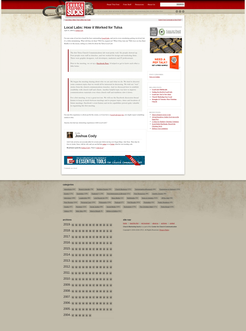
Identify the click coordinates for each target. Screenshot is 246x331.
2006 (66, 302)
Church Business (121, 189)
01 (73, 225)
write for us (99, 148)
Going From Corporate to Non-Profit (169, 20)
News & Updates (154, 77)
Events (66, 194)
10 (104, 225)
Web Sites (79, 211)
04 (83, 225)
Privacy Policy (164, 230)
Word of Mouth (95, 211)
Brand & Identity (84, 189)
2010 (66, 278)
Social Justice (95, 207)
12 (111, 225)
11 (107, 225)
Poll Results (131, 202)
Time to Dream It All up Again (161, 115)
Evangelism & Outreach (168, 189)
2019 (66, 224)
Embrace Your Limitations (160, 128)
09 (100, 225)
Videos (66, 211)
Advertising (68, 189)
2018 (66, 230)
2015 (66, 248)
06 (90, 225)
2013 (66, 260)
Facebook (180, 11)
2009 (66, 284)
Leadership (83, 198)
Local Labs (105, 38)
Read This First (113, 4)
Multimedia (131, 198)
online (104, 144)
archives (164, 223)
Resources (139, 4)
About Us (151, 4)
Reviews (79, 207)
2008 (66, 290)
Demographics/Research (143, 189)
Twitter (177, 11)
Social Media (111, 207)
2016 (66, 242)
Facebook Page (103, 63)
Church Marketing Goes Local (162, 97)
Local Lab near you (117, 115)
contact (172, 223)
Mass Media (116, 198)
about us (155, 223)
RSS (183, 11)
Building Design (102, 189)
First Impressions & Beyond (116, 194)
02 (76, 225)
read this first (134, 223)
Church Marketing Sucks (75, 9)
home (125, 223)
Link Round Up (99, 198)
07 (94, 225)
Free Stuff (127, 4)
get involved (145, 223)
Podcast (117, 202)
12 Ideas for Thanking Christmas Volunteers (165, 121)
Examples (80, 194)
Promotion (147, 202)
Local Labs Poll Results (159, 90)
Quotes (66, 207)
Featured (95, 194)
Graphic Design (157, 194)
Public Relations (163, 202)
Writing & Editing (112, 211)
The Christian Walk (146, 207)
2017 (66, 236)
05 (87, 225)
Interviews (67, 198)
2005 (66, 308)
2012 (66, 266)
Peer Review (68, 202)
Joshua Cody (79, 30)
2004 (66, 315)
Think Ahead (165, 207)
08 (97, 225)
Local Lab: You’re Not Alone (161, 94)
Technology (128, 207)
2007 (66, 296)
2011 (66, 272)
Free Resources (139, 194)
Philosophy (103, 202)
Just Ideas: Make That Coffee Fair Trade (78, 20)
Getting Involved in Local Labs (162, 92)
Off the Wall (165, 198)
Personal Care (86, 202)
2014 (66, 254)
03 (80, 225)
